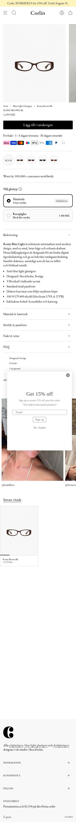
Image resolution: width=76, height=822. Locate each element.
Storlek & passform (15, 325)
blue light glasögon (36, 745)
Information (12, 762)
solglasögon (16, 745)
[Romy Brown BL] (19, 530)
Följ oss (8, 788)
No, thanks (39, 427)
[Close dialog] (68, 375)
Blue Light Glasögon (22, 106)
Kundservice (11, 775)
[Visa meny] (5, 12)
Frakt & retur (11, 336)
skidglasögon (61, 745)
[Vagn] (70, 12)
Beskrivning (10, 235)
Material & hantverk (15, 314)
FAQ (6, 347)
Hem (5, 106)
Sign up (39, 419)
